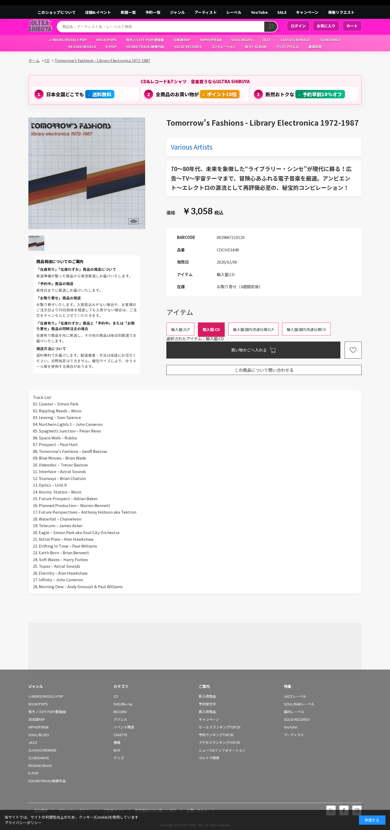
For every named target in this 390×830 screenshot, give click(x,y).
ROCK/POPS (38, 704)
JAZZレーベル (295, 696)
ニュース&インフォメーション (222, 750)
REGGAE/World (40, 765)
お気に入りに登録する (353, 350)
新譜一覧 (128, 12)
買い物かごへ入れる (249, 350)
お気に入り (326, 25)
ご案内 (204, 686)
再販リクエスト (341, 12)
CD (116, 696)
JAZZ (32, 742)
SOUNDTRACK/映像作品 (47, 781)
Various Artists (192, 146)
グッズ (119, 757)
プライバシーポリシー (23, 822)
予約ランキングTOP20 (216, 734)
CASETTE (120, 734)
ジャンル (177, 12)
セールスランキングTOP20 (219, 727)
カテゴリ (121, 686)
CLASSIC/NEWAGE (42, 750)
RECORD (120, 711)
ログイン (298, 25)
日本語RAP (36, 719)
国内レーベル (294, 711)
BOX (117, 750)
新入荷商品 (207, 696)
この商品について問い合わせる (264, 370)
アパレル (120, 719)
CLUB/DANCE (38, 757)
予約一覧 (153, 12)
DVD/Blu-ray (123, 704)
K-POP (33, 773)
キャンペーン (307, 12)
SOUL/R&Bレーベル (299, 704)
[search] (270, 26)
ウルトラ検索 (209, 757)
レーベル (233, 12)
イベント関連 (124, 727)
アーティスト (205, 12)
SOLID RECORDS (297, 719)
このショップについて (57, 12)
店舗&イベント (98, 12)
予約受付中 (207, 704)
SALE (282, 12)
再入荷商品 (207, 711)
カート (352, 25)
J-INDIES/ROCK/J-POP (45, 696)
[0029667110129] (36, 243)
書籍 (117, 742)
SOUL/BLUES (38, 734)
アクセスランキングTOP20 (219, 742)
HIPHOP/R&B (38, 727)
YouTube (259, 12)
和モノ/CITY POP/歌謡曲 (47, 711)
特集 (287, 686)
